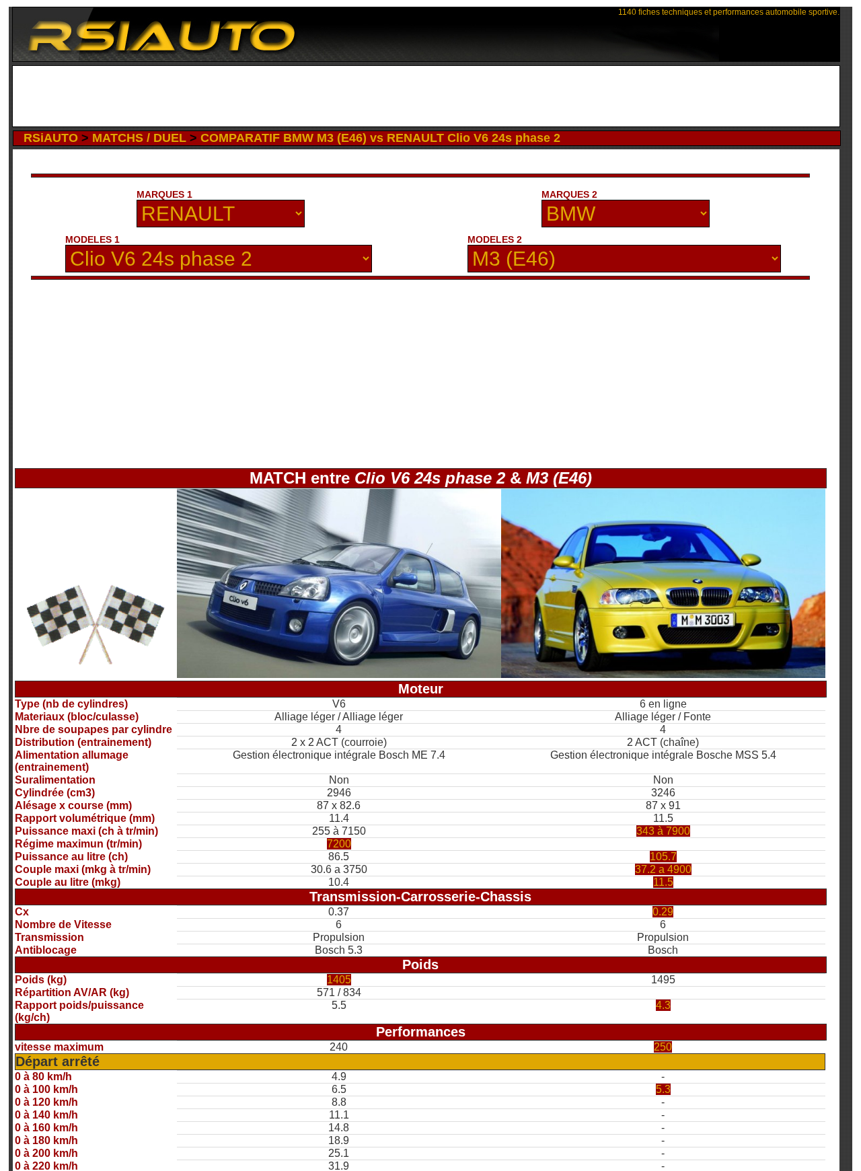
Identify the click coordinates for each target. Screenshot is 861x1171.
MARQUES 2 (569, 194)
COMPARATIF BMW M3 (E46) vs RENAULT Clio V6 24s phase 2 (380, 138)
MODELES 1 (92, 239)
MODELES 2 (494, 239)
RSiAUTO (50, 138)
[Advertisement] (426, 96)
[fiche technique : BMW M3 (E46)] (663, 674)
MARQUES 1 (164, 194)
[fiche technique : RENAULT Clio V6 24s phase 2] (339, 674)
